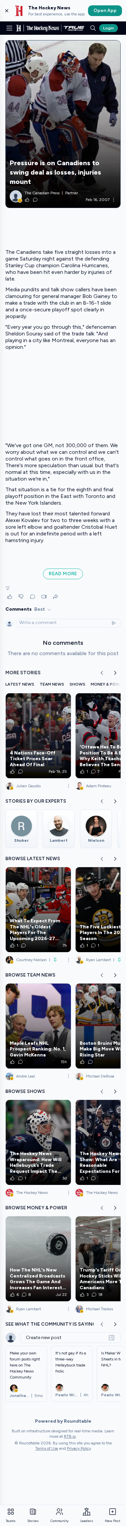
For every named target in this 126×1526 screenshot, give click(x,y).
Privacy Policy (79, 1448)
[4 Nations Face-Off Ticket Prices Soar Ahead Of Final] (38, 735)
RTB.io (70, 1436)
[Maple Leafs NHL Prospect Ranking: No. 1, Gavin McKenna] (38, 1026)
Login (108, 28)
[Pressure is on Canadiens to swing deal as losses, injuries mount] (63, 124)
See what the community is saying (50, 1324)
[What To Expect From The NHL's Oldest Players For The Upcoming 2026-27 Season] (38, 909)
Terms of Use (46, 1448)
